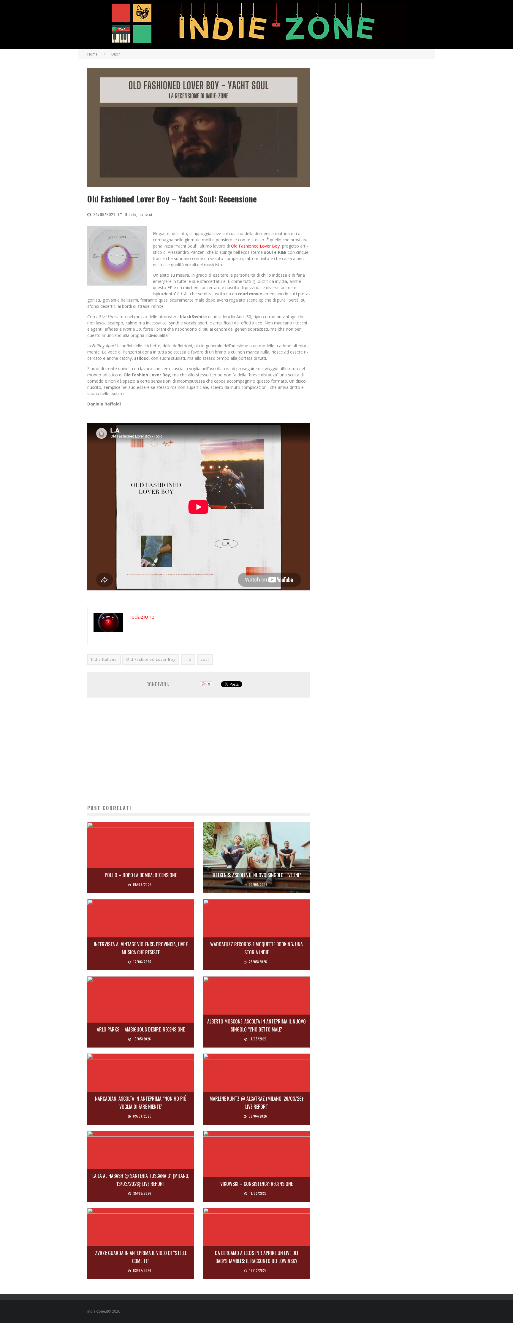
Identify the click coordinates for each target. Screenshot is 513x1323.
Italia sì (145, 214)
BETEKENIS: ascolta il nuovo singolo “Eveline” (256, 875)
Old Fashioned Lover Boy (150, 659)
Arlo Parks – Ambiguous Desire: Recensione (141, 1029)
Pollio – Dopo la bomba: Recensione (141, 875)
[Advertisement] (198, 751)
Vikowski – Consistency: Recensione (256, 1183)
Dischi (130, 214)
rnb (188, 659)
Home (92, 54)
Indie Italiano (104, 659)
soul (205, 659)
